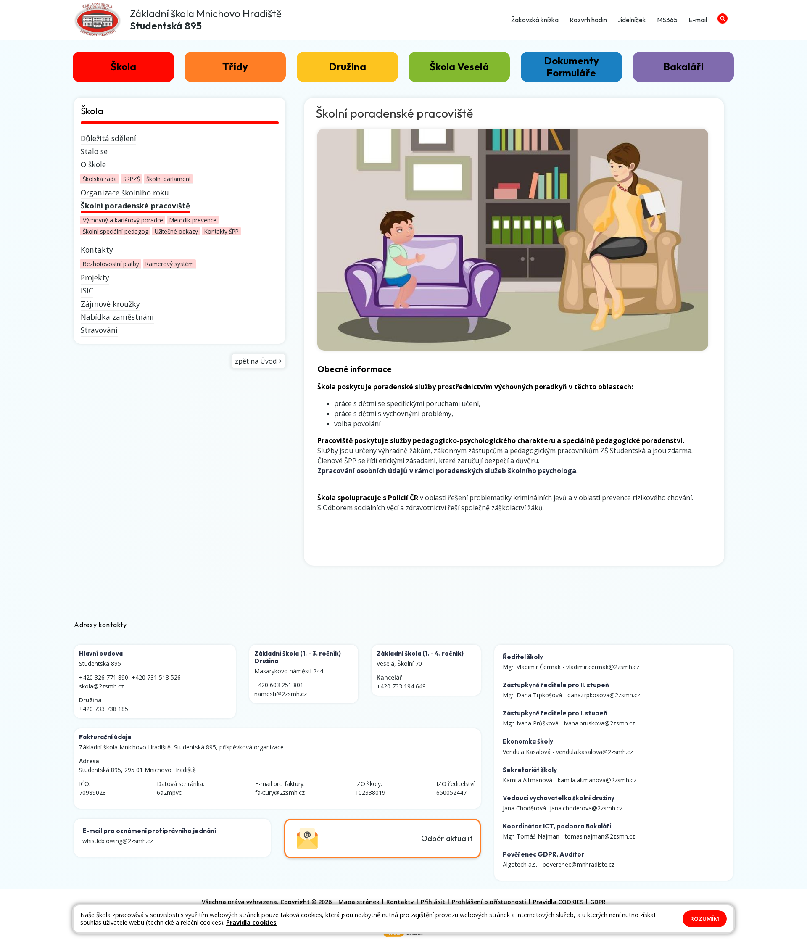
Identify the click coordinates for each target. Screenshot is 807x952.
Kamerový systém (169, 264)
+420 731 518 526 (156, 677)
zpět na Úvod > (258, 361)
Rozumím (704, 919)
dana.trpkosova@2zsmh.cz (603, 695)
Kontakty (97, 250)
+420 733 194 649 (401, 686)
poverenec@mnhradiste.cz (578, 864)
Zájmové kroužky (110, 304)
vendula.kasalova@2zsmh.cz (594, 752)
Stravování (99, 330)
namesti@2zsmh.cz (280, 694)
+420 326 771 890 (103, 677)
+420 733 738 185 (103, 709)
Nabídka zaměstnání (117, 317)
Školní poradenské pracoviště (135, 205)
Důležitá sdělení (108, 138)
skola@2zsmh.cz (101, 686)
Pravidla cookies (251, 922)
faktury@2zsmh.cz (280, 792)
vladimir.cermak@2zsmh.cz (602, 667)
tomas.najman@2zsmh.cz (600, 836)
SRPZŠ (131, 179)
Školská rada (100, 179)
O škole (93, 164)
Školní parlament (168, 179)
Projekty (95, 277)
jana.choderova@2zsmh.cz (586, 808)
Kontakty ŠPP (221, 231)
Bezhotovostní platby (111, 264)
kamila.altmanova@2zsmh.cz (597, 780)
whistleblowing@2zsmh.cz (117, 841)
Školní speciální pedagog (115, 231)
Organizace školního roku (125, 192)
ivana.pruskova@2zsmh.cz (599, 723)
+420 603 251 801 (278, 685)
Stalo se (94, 151)
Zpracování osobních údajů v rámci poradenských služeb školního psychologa (446, 470)
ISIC (87, 290)
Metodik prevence (192, 220)
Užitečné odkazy (176, 231)
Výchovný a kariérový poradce (123, 220)
